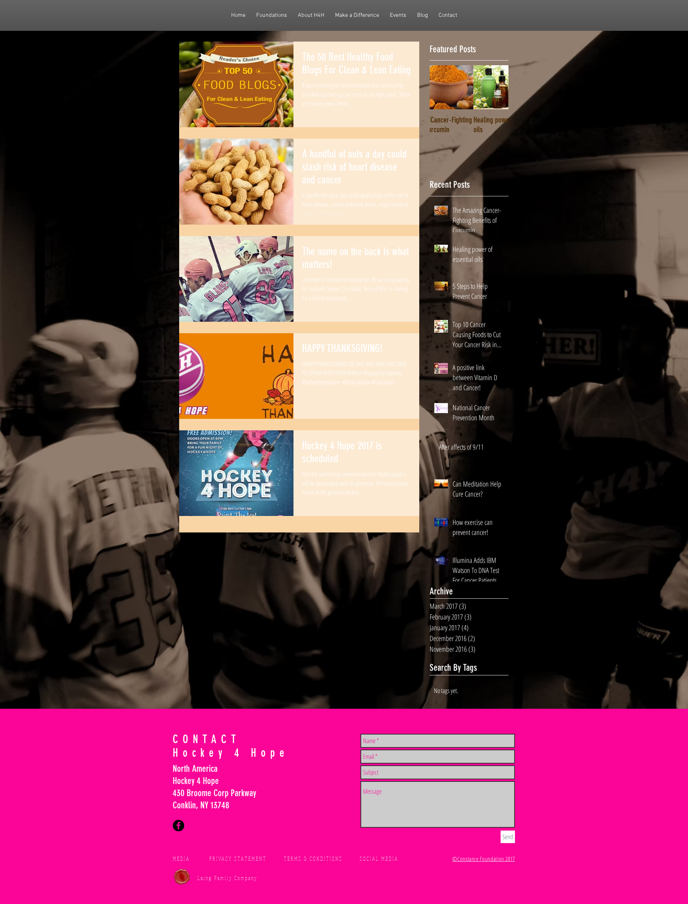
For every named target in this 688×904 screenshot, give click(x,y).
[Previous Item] (441, 87)
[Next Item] (497, 87)
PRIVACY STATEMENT (238, 858)
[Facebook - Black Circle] (178, 825)
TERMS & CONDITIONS (313, 858)
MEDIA (181, 858)
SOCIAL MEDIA (379, 858)
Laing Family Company (227, 878)
